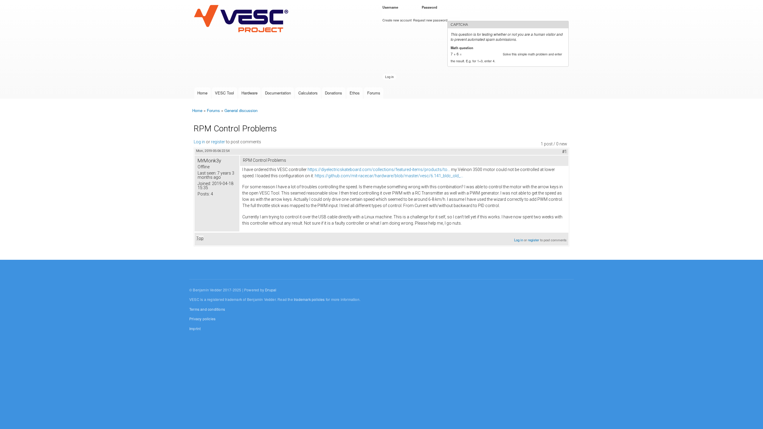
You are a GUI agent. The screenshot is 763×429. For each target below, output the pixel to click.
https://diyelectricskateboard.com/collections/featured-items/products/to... (379, 169)
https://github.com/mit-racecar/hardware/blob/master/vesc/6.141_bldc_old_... (389, 175)
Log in (199, 141)
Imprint (195, 328)
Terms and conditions (207, 309)
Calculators (308, 93)
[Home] (242, 19)
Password (430, 7)
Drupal (270, 289)
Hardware (249, 93)
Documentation (278, 93)
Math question (463, 47)
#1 (564, 151)
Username (391, 7)
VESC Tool (224, 93)
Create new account (397, 20)
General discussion (241, 110)
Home (202, 93)
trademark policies (309, 299)
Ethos (355, 93)
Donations (333, 93)
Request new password (430, 20)
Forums (373, 93)
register (218, 141)
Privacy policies (202, 318)
